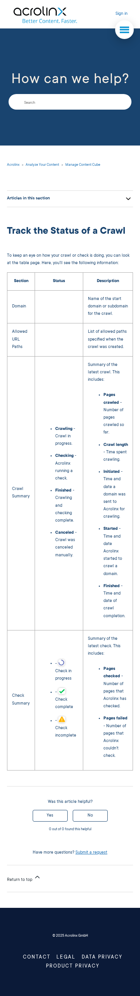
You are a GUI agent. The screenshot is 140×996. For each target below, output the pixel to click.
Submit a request (91, 852)
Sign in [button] (122, 14)
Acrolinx (13, 165)
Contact (37, 957)
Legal (65, 957)
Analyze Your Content (42, 165)
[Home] (44, 14)
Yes (50, 815)
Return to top (20, 880)
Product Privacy (73, 966)
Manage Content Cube (82, 165)
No (90, 815)
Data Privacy (102, 957)
